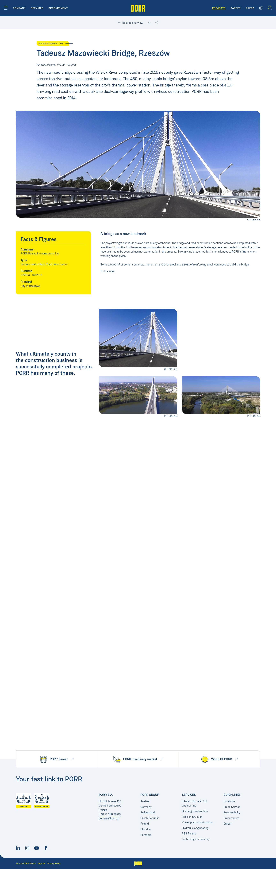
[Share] (157, 23)
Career (227, 823)
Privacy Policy (54, 863)
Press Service (231, 807)
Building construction (195, 811)
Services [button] (37, 8)
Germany (146, 807)
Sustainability (231, 812)
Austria (144, 801)
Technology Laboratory (196, 839)
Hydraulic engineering (195, 828)
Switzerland (147, 812)
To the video (107, 271)
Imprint (41, 863)
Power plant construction (197, 822)
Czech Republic (149, 818)
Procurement (231, 818)
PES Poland (189, 833)
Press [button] (250, 8)
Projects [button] (218, 8)
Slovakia (145, 829)
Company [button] (19, 8)
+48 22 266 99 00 (110, 814)
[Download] (149, 23)
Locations (229, 801)
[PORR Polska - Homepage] (138, 8)
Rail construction (192, 816)
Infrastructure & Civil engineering (194, 803)
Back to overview (132, 22)
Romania (145, 835)
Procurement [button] (58, 8)
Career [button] (235, 8)
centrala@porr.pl (109, 818)
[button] (6, 8)
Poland (144, 823)
